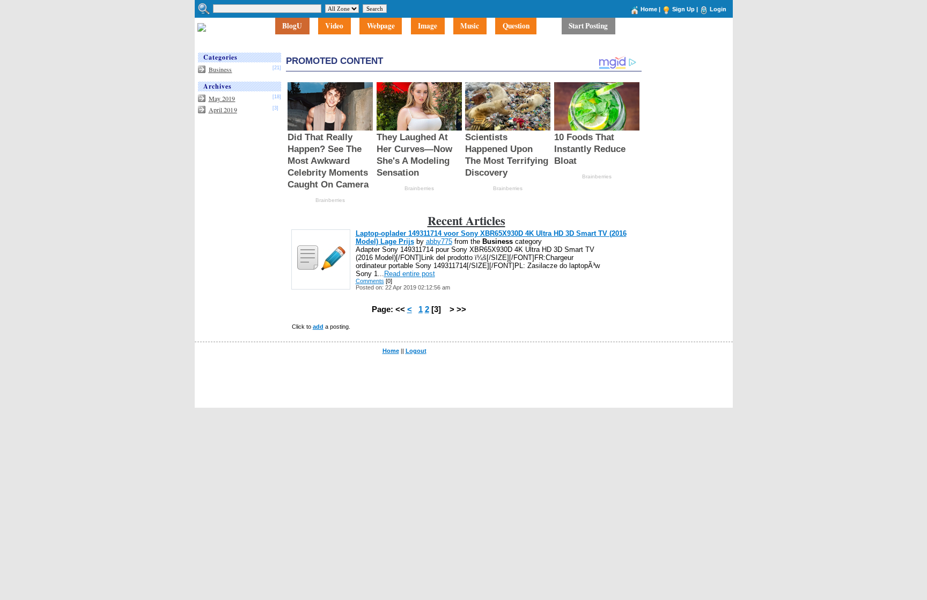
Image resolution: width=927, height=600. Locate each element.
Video (334, 25)
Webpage (381, 25)
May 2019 (222, 98)
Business (220, 69)
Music (469, 25)
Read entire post (409, 274)
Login (718, 9)
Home (649, 9)
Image (427, 25)
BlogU (292, 25)
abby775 (439, 241)
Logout (416, 351)
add (318, 326)
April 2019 (223, 109)
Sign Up (683, 9)
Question (516, 25)
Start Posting (588, 25)
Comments (370, 281)
